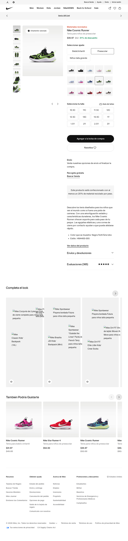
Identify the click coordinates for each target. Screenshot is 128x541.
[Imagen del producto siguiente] (58, 104)
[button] (16, 38)
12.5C (72, 117)
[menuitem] (102, 2)
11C (84, 110)
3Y (108, 124)
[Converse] (13, 2)
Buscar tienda (73, 176)
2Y (84, 124)
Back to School (84, 8)
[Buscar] (110, 8)
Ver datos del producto (78, 246)
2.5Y (96, 124)
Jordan (57, 8)
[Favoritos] (114, 8)
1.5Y (73, 124)
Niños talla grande (78, 58)
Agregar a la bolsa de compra (90, 139)
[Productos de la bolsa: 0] (120, 8)
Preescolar (103, 51)
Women (40, 8)
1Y (108, 117)
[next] (115, 293)
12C (108, 110)
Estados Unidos (115, 477)
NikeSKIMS (68, 8)
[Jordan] (7, 2)
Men (32, 8)
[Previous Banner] (7, 16)
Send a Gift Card (64, 16)
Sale (96, 8)
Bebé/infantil (78, 51)
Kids (49, 8)
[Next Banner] (121, 16)
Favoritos (88, 148)
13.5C (96, 117)
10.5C (72, 110)
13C (84, 117)
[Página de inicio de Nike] (9, 8)
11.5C (96, 110)
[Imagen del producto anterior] (52, 104)
